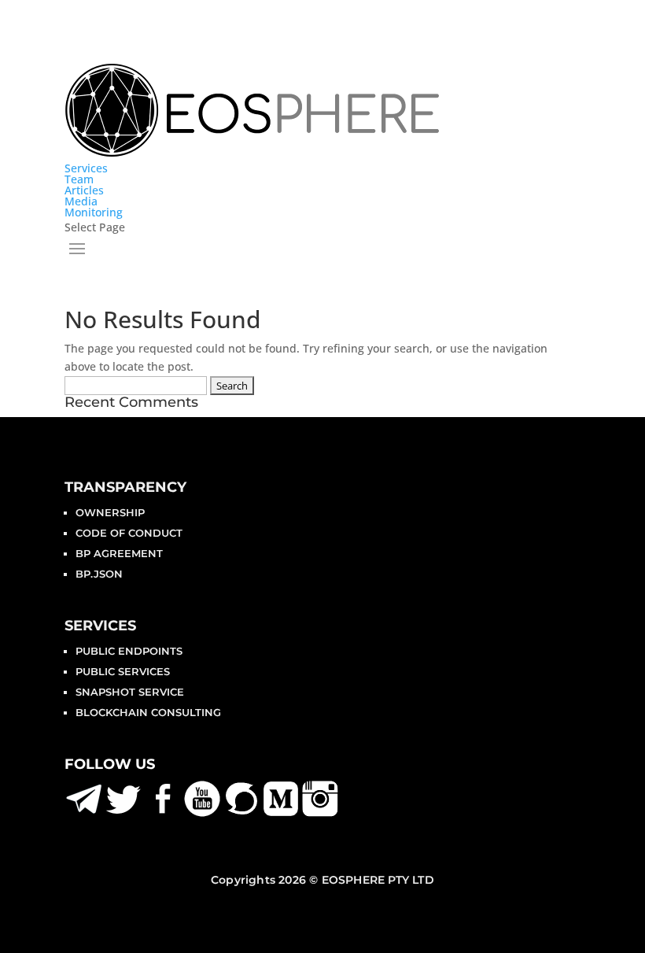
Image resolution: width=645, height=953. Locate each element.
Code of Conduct (129, 532)
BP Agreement (119, 553)
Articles (84, 190)
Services (86, 168)
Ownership (110, 512)
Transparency (125, 487)
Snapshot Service (130, 691)
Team (79, 179)
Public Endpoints (129, 651)
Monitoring (93, 212)
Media (81, 201)
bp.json (99, 573)
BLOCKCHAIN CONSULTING (148, 712)
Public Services (123, 671)
